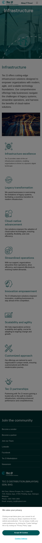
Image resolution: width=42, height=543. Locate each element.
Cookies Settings (21, 538)
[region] (21, 525)
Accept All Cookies (21, 533)
